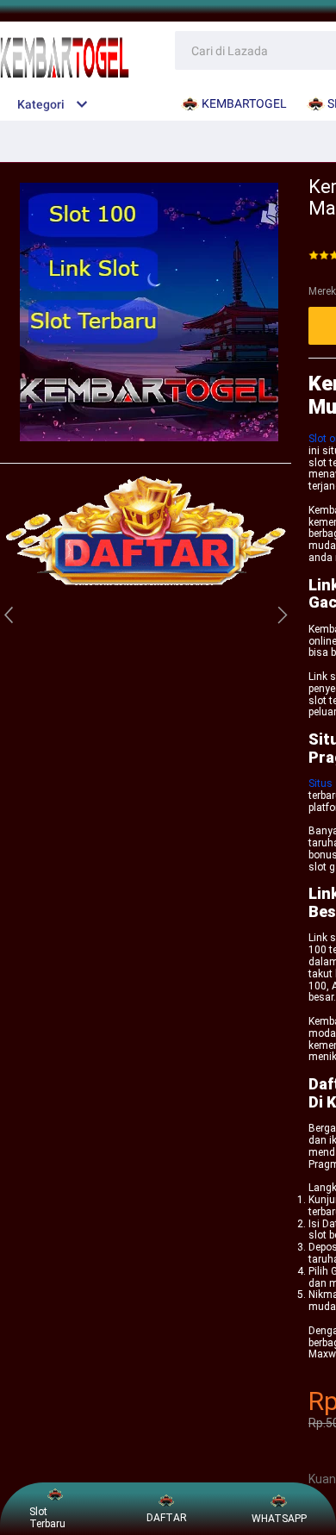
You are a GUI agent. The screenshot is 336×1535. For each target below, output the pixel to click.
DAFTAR (166, 1518)
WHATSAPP (279, 1519)
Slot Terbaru (47, 1518)
